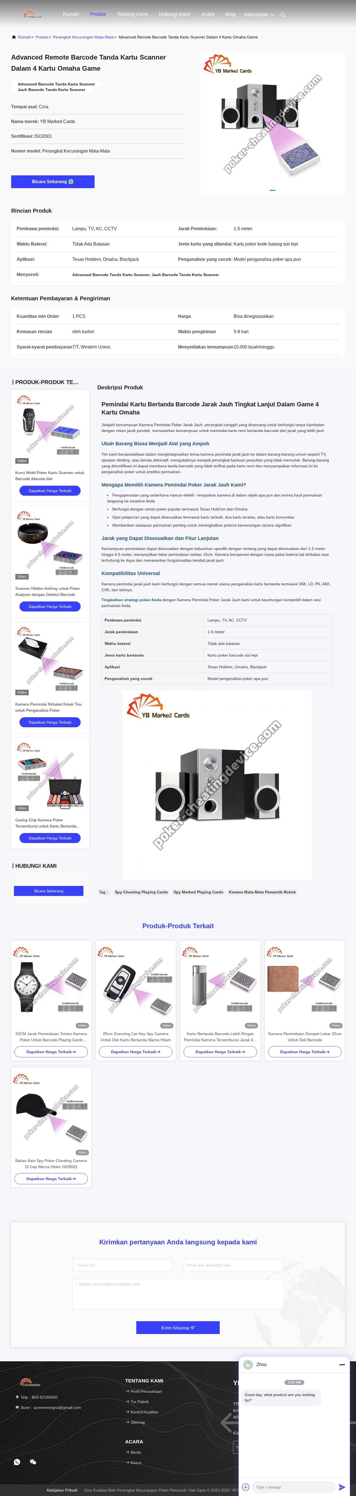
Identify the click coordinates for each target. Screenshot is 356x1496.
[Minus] (342, 1364)
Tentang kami (132, 14)
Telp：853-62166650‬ (38, 1397)
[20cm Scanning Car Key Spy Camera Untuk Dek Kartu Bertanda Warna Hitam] (136, 985)
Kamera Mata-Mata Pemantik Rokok (262, 892)
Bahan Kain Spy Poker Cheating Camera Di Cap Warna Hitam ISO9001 (51, 1163)
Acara (207, 14)
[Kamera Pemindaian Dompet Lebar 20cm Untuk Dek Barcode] (305, 985)
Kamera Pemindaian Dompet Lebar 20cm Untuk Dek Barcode (305, 1036)
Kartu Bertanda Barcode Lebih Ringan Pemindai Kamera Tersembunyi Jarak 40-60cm (220, 1037)
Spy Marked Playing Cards (198, 892)
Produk (98, 14)
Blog (231, 14)
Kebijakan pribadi (62, 1490)
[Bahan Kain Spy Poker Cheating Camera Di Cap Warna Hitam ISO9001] (51, 1112)
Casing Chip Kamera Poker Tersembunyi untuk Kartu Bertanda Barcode (45, 826)
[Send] (342, 1487)
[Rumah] (33, 14)
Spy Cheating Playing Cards (141, 892)
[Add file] (246, 1487)
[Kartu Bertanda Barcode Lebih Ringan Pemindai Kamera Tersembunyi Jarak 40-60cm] (220, 985)
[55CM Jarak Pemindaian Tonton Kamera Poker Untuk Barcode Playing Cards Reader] (51, 985)
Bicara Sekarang (49, 181)
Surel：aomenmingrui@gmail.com (50, 1407)
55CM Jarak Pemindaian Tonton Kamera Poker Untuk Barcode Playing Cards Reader (51, 1037)
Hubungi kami (174, 14)
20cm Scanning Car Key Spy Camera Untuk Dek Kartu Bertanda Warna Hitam (136, 1036)
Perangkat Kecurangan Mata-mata (83, 37)
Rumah (71, 14)
